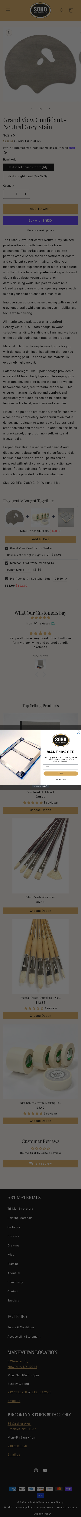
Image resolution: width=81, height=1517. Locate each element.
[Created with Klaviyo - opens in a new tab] (40, 786)
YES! (60, 773)
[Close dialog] (78, 732)
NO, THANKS (61, 779)
